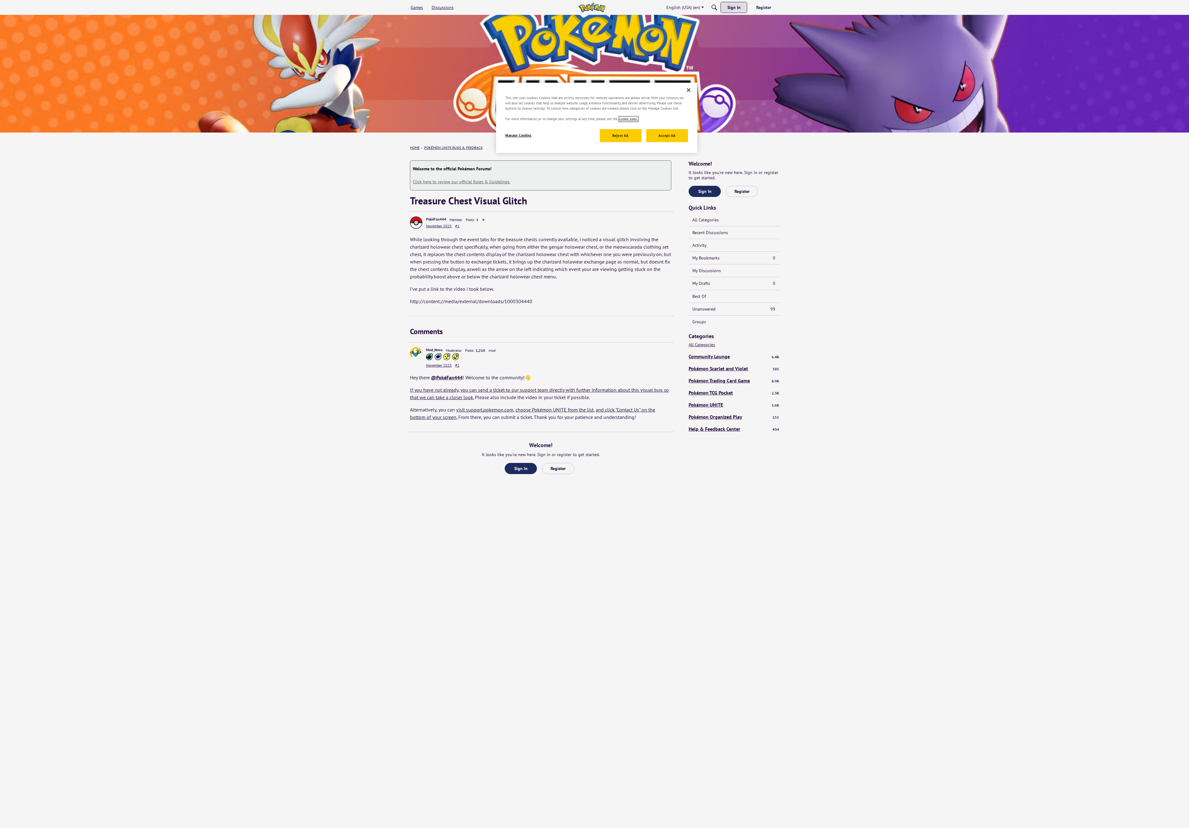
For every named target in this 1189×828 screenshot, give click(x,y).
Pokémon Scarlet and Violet (734, 368)
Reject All (620, 135)
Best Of (699, 296)
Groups (699, 322)
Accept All (667, 135)
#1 (457, 226)
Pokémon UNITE (734, 405)
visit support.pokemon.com (484, 410)
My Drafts (733, 283)
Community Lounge (734, 356)
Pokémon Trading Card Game (734, 380)
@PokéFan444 (447, 377)
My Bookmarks (733, 258)
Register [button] (558, 468)
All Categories (705, 220)
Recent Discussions (710, 232)
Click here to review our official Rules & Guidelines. (461, 182)
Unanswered (733, 309)
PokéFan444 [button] (436, 219)
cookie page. (628, 119)
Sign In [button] (521, 468)
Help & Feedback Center (734, 429)
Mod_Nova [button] (434, 349)
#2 (457, 365)
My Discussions (706, 270)
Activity (699, 245)
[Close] (688, 90)
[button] (416, 222)
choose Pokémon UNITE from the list (555, 410)
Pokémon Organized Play (734, 417)
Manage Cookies (518, 135)
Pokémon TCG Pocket (734, 393)
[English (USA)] (591, 7)
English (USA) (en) (683, 7)
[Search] (714, 7)
